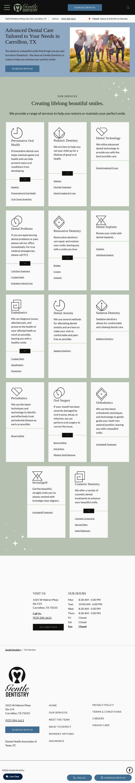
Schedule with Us (84, 7)
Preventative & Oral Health (23, 193)
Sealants (15, 187)
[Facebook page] (129, 770)
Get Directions (48, 627)
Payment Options (61, 733)
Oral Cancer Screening (21, 199)
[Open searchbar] (128, 7)
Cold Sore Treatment (20, 271)
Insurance (56, 741)
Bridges (57, 265)
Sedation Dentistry (62, 351)
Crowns (57, 271)
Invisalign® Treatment (106, 444)
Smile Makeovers (82, 530)
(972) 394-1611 (68, 18)
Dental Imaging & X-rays (65, 193)
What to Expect (60, 726)
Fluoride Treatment (62, 187)
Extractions (59, 449)
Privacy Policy (103, 705)
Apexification (17, 365)
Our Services (58, 712)
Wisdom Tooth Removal (64, 455)
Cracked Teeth (17, 277)
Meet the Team (59, 719)
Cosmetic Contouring (84, 518)
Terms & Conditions (107, 711)
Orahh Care (101, 725)
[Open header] (7, 7)
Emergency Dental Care (22, 283)
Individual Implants (105, 255)
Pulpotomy (16, 371)
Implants (58, 277)
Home (53, 705)
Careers (98, 718)
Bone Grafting (17, 436)
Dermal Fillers (81, 524)
